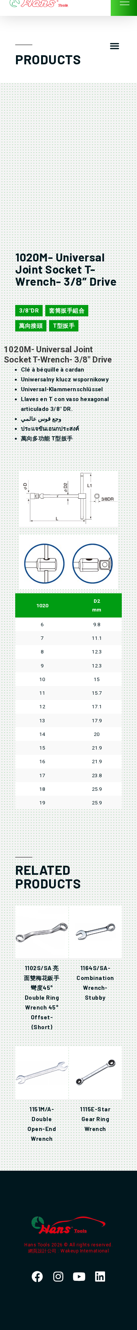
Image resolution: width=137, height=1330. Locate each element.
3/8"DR (29, 310)
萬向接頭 (31, 325)
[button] (114, 46)
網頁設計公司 (43, 1251)
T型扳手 (64, 325)
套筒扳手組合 (66, 310)
